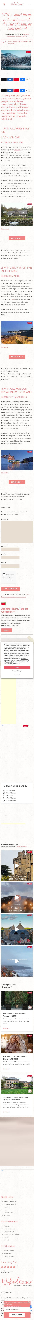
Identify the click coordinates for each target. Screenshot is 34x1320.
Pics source (5, 229)
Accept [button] (17, 667)
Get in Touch (7, 1215)
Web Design (6, 1292)
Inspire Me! (7, 1207)
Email (3, 554)
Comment (5, 519)
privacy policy (9, 662)
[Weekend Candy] (17, 4)
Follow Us (6, 1240)
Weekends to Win (21, 36)
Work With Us (7, 1253)
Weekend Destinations (10, 1201)
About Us (6, 1237)
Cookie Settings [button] (17, 671)
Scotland (26, 34)
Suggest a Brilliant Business (11, 1234)
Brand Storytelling (9, 1256)
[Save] (15, 751)
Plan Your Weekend (9, 1229)
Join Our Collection (9, 1250)
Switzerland (11, 36)
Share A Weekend (9, 1231)
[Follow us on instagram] (2, 1267)
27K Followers (10, 790)
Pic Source (4, 473)
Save (29, 52)
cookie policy (24, 660)
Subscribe (7, 1226)
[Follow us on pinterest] (11, 1267)
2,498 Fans (9, 795)
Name (3, 546)
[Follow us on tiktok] (14, 1267)
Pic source (4, 347)
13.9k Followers (10, 800)
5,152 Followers (10, 793)
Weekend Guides (8, 1212)
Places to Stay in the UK (10, 1204)
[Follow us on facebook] (8, 1267)
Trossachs (17, 150)
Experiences (7, 1210)
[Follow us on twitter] (5, 1267)
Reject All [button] (17, 675)
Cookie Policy (5, 1300)
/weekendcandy (21, 846)
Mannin (13, 299)
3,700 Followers (10, 798)
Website (4, 563)
